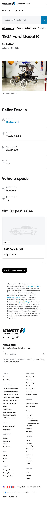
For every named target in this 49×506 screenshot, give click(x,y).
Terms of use (13, 496)
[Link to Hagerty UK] (12, 487)
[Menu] (45, 3)
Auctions (6, 438)
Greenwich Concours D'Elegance (33, 424)
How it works (7, 447)
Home (28, 440)
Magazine (29, 391)
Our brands (29, 449)
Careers (28, 452)
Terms (28, 478)
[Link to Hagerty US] (4, 487)
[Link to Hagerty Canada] (8, 487)
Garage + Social (8, 470)
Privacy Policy (40, 359)
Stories (5, 458)
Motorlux (29, 428)
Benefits (28, 386)
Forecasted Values (14, 297)
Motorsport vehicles (9, 403)
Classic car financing (9, 415)
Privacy (28, 475)
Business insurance (9, 412)
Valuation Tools (24, 3)
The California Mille (32, 420)
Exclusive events (31, 394)
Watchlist (19, 11)
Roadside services (32, 403)
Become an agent (8, 426)
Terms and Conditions (12, 361)
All (3, 461)
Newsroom (29, 455)
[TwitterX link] (8, 337)
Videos (5, 455)
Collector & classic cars (10, 391)
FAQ (27, 472)
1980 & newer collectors (10, 388)
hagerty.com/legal (23, 302)
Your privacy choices (13, 492)
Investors (29, 460)
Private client (7, 409)
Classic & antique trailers (11, 397)
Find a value (7, 11)
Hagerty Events (31, 415)
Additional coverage (9, 418)
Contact (28, 457)
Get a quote (6, 377)
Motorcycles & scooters (10, 400)
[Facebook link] (4, 337)
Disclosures (34, 492)
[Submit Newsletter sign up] (43, 354)
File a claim (6, 380)
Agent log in (6, 429)
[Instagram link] (13, 337)
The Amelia (29, 417)
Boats (5, 406)
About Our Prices (34, 286)
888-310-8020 (30, 406)
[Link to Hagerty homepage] (14, 331)
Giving (28, 463)
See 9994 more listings (13, 270)
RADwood (29, 431)
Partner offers (30, 388)
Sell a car (6, 444)
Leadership (29, 446)
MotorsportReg (8, 476)
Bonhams (11, 122)
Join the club (30, 377)
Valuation (29, 380)
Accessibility (25, 492)
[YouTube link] (17, 337)
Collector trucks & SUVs (11, 394)
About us (29, 443)
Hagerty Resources (9, 473)
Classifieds (6, 441)
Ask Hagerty (30, 383)
